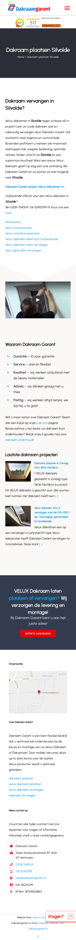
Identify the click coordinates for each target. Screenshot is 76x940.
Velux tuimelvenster (18, 227)
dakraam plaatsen (21, 778)
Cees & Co (38, 917)
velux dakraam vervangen (26, 789)
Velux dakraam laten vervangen (26, 244)
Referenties (13, 222)
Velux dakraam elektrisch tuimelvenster (32, 239)
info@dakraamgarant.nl (31, 878)
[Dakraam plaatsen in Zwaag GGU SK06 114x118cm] (18, 471)
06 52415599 (24, 871)
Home (20, 57)
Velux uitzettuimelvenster (22, 233)
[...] (56, 496)
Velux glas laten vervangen (23, 250)
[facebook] (38, 936)
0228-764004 (24, 864)
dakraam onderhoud (19, 440)
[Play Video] (38, 300)
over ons (42, 423)
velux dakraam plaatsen (25, 784)
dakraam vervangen (22, 795)
